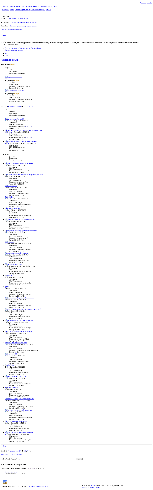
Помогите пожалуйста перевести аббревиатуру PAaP (24, 174)
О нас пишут (19, 10)
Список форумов (11, 48)
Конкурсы (41, 10)
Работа (55, 6)
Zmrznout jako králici (12, 387)
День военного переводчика (18, 18)
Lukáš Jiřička (9, 365)
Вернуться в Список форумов (11, 454)
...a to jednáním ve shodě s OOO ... (16, 376)
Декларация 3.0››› (146, 3)
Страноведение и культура (14, 90)
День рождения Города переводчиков (23, 26)
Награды (27, 10)
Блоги (30, 6)
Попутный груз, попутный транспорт (18, 410)
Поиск (12, 10)
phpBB (92, 485)
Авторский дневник (40, 6)
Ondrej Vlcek (9, 197)
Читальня (34, 10)
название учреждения (12, 208)
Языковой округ (24, 48)
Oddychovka (9, 242)
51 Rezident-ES (10, 275)
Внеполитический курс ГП (14, 119)
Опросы (48, 10)
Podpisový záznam (11, 186)
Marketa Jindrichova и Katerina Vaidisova (19, 432)
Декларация (5, 10)
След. (4, 446)
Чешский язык (36, 48)
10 (32, 106)
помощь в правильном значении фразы (19, 320)
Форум (49, 6)
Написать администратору (38, 486)
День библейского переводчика (12, 30)
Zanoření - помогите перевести (16, 343)
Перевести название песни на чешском (19, 163)
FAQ (6, 53)
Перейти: (5, 459)
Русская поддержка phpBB (91, 487)
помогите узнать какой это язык (16, 253)
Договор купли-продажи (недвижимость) (19, 219)
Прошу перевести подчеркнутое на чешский (21, 231)
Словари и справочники (13, 77)
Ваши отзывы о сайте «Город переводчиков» (21, 141)
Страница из (14, 106)
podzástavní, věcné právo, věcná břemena (18, 331)
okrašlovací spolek (11, 354)
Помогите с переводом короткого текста (19, 399)
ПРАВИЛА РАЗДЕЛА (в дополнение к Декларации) (23, 130)
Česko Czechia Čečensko (13, 264)
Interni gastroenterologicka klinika (16, 421)
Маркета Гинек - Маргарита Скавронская (19, 298)
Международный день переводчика (24, 22)
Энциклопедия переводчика (17, 6)
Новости (4, 6)
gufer (6, 287)
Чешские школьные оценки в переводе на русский (23, 309)
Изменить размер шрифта (14, 50)
